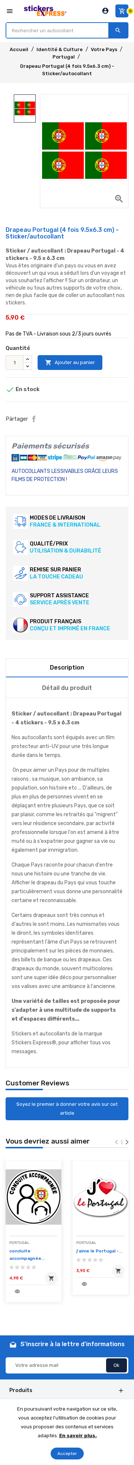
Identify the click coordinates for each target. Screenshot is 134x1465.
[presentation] (116, 1142)
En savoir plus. (78, 1435)
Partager (34, 419)
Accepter (67, 1453)
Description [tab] (67, 667)
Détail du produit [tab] (67, 687)
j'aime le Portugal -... (99, 1251)
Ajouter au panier (70, 362)
